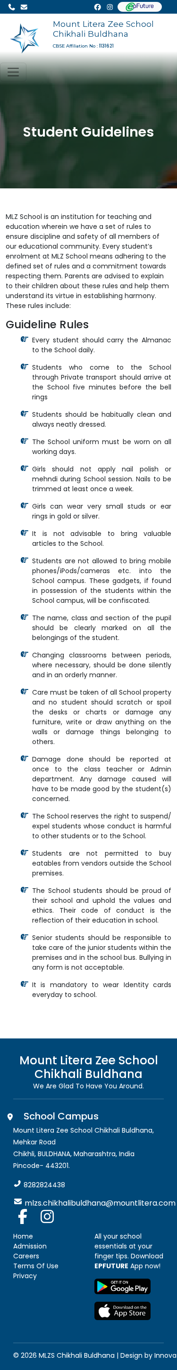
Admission (30, 1246)
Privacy (25, 1276)
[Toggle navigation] (13, 72)
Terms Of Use (36, 1266)
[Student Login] (140, 7)
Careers (26, 1256)
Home (23, 1236)
